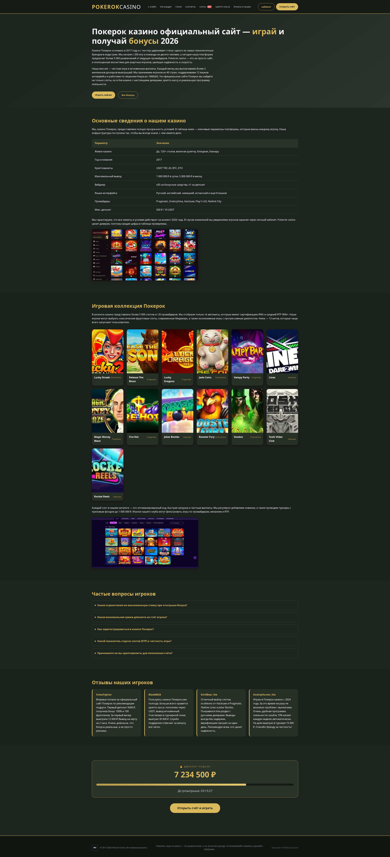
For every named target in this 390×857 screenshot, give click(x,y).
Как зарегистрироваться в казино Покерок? (125, 629)
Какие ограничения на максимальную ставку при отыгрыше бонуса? (142, 605)
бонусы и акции (242, 6)
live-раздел (166, 6)
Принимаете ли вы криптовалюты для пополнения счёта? (134, 653)
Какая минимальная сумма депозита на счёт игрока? (132, 617)
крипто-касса (223, 6)
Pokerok (116, 6)
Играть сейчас (103, 94)
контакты (190, 6)
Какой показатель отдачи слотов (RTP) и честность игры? (134, 641)
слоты (205, 6)
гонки (178, 6)
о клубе (152, 6)
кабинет (266, 6)
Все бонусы (128, 95)
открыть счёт (287, 6)
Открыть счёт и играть (195, 808)
